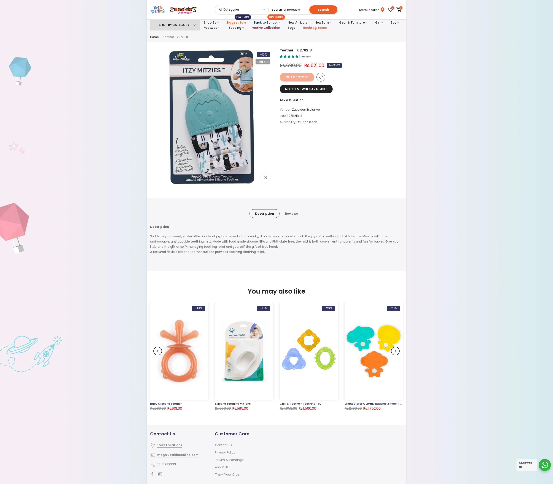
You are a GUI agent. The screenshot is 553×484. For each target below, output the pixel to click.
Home (154, 37)
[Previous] (157, 351)
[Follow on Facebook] (152, 474)
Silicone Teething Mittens (233, 404)
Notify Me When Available (306, 89)
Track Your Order (228, 474)
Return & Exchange (229, 460)
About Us (221, 467)
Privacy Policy (225, 452)
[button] (289, 56)
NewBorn (322, 22)
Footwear (211, 28)
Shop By (210, 22)
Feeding (235, 28)
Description (264, 213)
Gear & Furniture (352, 22)
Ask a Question (292, 100)
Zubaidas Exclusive (306, 109)
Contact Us (223, 445)
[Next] (395, 351)
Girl (377, 22)
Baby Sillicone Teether (166, 404)
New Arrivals (297, 22)
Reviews (291, 213)
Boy (393, 22)
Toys (291, 28)
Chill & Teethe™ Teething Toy (300, 404)
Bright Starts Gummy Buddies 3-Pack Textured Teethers (384, 404)
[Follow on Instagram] (160, 474)
